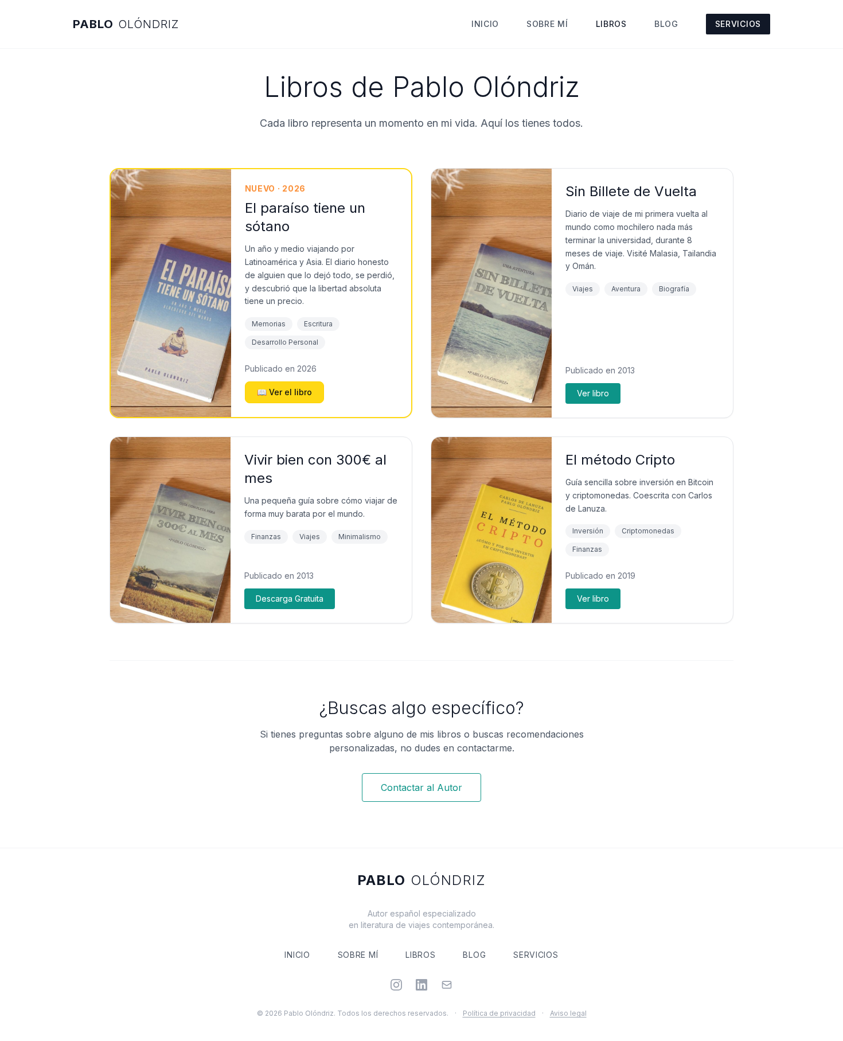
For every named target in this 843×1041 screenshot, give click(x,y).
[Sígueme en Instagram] (396, 985)
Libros (611, 24)
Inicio (485, 24)
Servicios (738, 24)
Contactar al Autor (421, 787)
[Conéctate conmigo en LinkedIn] (421, 985)
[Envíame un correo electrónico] (446, 985)
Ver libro (593, 393)
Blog (666, 24)
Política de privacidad (499, 1013)
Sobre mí (547, 24)
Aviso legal (568, 1013)
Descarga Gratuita (289, 598)
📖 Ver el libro (284, 392)
